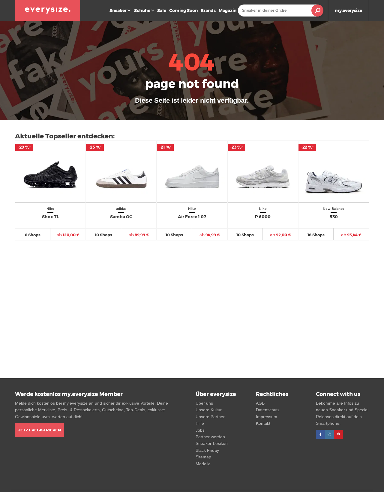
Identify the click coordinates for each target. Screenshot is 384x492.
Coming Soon (183, 10)
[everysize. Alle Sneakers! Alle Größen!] (47, 10)
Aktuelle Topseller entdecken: (65, 136)
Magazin (227, 10)
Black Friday (207, 450)
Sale (161, 10)
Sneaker (118, 10)
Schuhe (142, 10)
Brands (208, 10)
